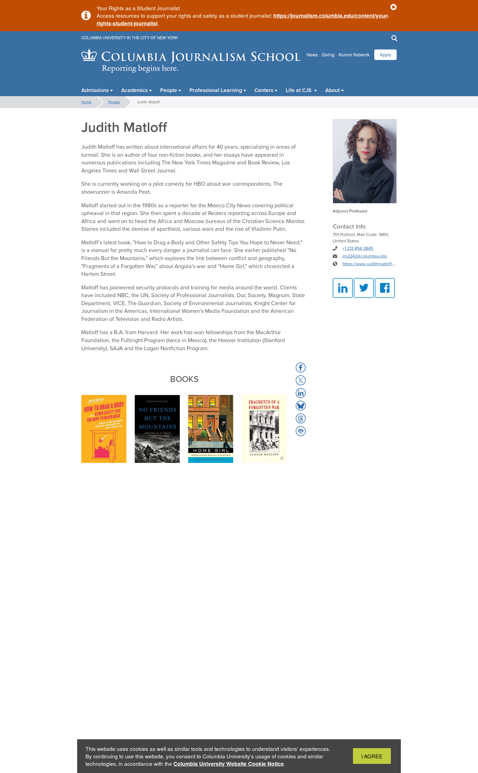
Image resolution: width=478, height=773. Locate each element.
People (114, 102)
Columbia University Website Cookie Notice (228, 763)
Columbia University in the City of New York (129, 37)
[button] (393, 7)
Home (86, 102)
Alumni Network (354, 54)
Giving (328, 54)
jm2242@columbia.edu (364, 256)
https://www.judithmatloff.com (371, 264)
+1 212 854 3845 (357, 248)
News (312, 54)
